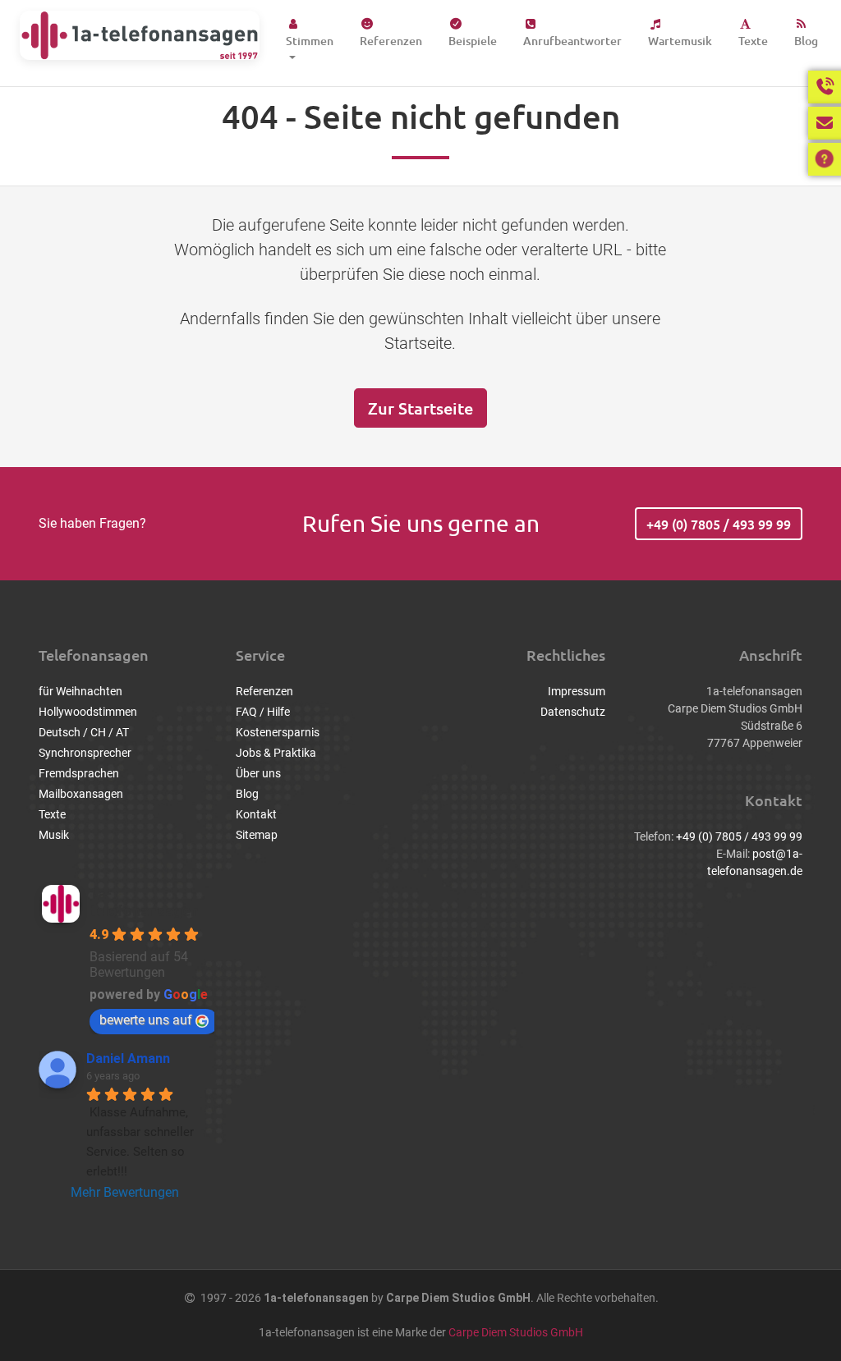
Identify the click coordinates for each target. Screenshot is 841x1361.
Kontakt (256, 814)
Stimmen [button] (309, 40)
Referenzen (391, 40)
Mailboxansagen (81, 793)
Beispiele (472, 40)
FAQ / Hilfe (263, 711)
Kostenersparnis (277, 732)
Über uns (258, 773)
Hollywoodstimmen (88, 711)
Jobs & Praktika (276, 752)
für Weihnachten (80, 691)
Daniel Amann (128, 1058)
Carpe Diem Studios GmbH (515, 1332)
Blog (806, 40)
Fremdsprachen (79, 773)
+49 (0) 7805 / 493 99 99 (718, 524)
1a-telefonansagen (144, 902)
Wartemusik (680, 40)
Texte (753, 40)
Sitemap (257, 834)
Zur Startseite (420, 408)
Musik (54, 834)
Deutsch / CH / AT (84, 732)
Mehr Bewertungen (125, 1192)
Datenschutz (572, 711)
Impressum (576, 691)
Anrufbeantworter (572, 40)
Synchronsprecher (85, 752)
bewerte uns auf (145, 1020)
